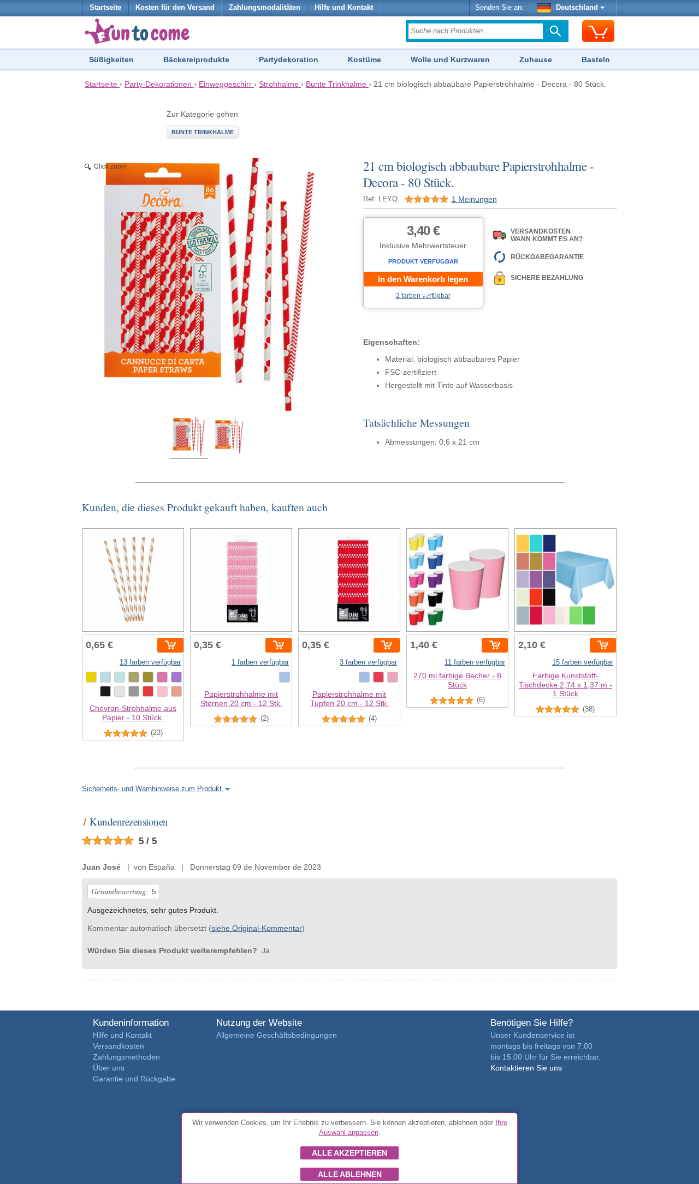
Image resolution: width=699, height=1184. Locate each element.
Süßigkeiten (111, 59)
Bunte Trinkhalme (202, 132)
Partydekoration (288, 59)
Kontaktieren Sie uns (526, 1067)
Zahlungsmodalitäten (264, 7)
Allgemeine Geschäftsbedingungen (276, 1035)
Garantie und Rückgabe (134, 1078)
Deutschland (577, 7)
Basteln (596, 59)
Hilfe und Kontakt (344, 7)
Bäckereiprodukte (196, 59)
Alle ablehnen (350, 1174)
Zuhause (535, 59)
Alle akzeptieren (349, 1153)
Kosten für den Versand (175, 7)
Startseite (105, 7)
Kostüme (364, 59)
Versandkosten (118, 1046)
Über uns (109, 1067)
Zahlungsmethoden (126, 1057)
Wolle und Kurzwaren (450, 59)
